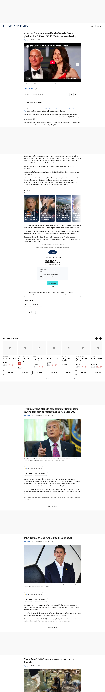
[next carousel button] (77, 64)
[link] (15, 26)
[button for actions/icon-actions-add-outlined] (36, 89)
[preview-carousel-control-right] (78, 208)
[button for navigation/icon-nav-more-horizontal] (79, 94)
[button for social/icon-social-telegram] (71, 94)
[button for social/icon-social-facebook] (75, 94)
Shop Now (10, 372)
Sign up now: (27, 40)
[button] (91, 26)
